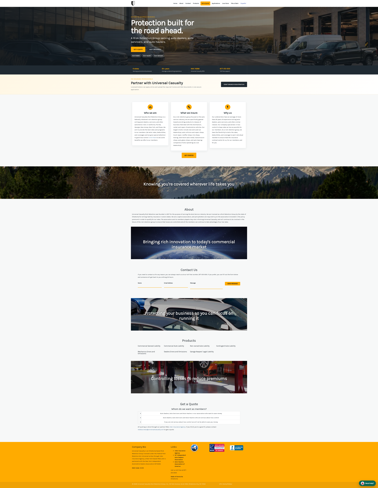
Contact (188, 3)
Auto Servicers (158, 55)
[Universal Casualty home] (133, 3)
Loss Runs (225, 3)
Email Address (168, 283)
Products (196, 3)
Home (175, 3)
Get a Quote (205, 3)
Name (140, 283)
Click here (152, 137)
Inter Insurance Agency (177, 427)
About (181, 3)
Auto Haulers (147, 55)
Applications (216, 3)
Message (193, 283)
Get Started (189, 155)
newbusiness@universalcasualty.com (151, 429)
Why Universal (155, 49)
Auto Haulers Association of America (179, 464)
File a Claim (234, 3)
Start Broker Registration (234, 84)
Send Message (232, 283)
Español (243, 3)
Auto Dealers (136, 55)
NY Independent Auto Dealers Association (180, 457)
